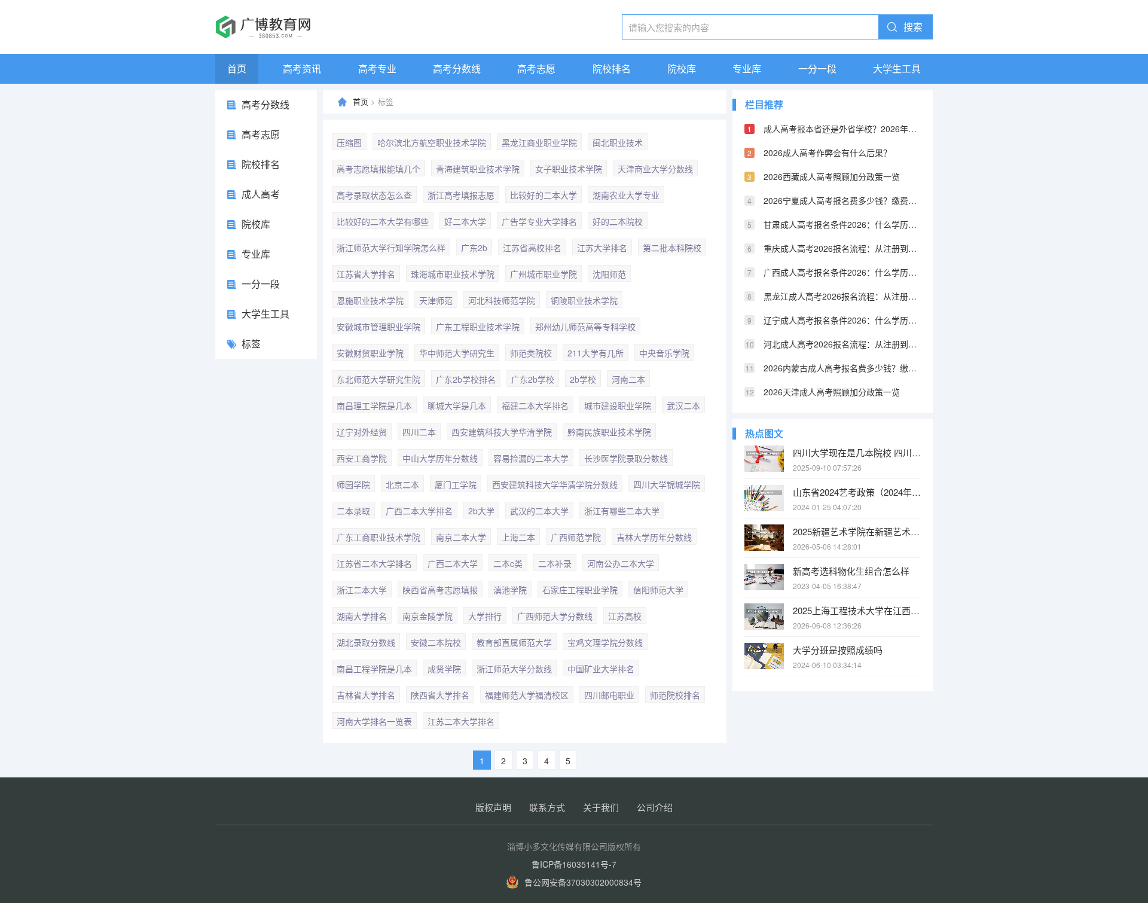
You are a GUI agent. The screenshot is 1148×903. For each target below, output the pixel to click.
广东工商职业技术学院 (378, 537)
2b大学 (481, 511)
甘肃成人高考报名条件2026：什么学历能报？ (842, 224)
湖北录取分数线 (366, 642)
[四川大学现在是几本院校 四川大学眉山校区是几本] (764, 459)
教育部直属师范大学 (514, 642)
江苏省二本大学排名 (374, 563)
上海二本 (518, 537)
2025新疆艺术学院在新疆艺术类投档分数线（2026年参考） (857, 531)
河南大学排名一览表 (374, 721)
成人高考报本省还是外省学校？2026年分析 (842, 129)
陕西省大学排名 (440, 695)
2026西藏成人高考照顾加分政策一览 (832, 176)
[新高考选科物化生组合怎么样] (764, 577)
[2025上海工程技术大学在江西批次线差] (764, 616)
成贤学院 (444, 669)
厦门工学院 (456, 484)
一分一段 (817, 68)
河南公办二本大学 (620, 563)
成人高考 (261, 194)
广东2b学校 (532, 379)
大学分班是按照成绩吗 (838, 649)
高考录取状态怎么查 (374, 195)
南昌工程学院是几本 (374, 669)
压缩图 (349, 142)
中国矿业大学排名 (600, 669)
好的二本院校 (618, 221)
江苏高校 (625, 616)
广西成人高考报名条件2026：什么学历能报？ (842, 272)
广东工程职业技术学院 (478, 326)
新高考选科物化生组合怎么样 (851, 571)
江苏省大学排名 (366, 274)
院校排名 (612, 68)
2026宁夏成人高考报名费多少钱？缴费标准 (842, 200)
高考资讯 (302, 68)
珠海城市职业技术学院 (452, 274)
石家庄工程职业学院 (580, 590)
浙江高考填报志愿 (461, 195)
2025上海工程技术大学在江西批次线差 (857, 610)
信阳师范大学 (658, 590)
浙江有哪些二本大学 (622, 511)
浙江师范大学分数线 (514, 669)
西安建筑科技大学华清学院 (501, 432)
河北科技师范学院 (501, 300)
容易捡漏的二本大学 (531, 458)
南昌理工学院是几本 (374, 405)
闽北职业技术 (618, 142)
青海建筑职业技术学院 (478, 169)
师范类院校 (531, 353)
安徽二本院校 (436, 642)
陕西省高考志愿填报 (440, 590)
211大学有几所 (595, 353)
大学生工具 (897, 68)
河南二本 (628, 379)
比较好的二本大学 (543, 195)
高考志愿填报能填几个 (378, 169)
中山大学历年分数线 (440, 458)
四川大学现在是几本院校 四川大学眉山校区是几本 (857, 452)
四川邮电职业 (609, 695)
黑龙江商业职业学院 (539, 142)
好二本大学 (465, 221)
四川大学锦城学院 (666, 484)
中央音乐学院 (664, 353)
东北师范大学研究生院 (378, 379)
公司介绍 (655, 807)
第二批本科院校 (672, 248)
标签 (251, 343)
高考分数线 (457, 68)
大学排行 (485, 616)
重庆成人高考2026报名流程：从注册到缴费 (842, 248)
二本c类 (508, 563)
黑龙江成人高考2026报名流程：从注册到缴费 (842, 296)
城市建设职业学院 (617, 405)
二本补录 (555, 563)
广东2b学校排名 (466, 379)
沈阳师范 (609, 274)
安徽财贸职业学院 (370, 353)
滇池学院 (510, 590)
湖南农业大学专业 (626, 195)
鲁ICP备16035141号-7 (574, 864)
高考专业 (377, 68)
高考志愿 (536, 68)
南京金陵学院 (427, 616)
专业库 (746, 68)
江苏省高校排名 (532, 248)
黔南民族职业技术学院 (609, 432)
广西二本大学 (453, 563)
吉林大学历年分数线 (654, 537)
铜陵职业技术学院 (584, 300)
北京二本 (402, 484)
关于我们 (601, 807)
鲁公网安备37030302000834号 (583, 882)
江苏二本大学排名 (461, 721)
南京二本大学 (461, 537)
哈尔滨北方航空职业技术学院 (431, 142)
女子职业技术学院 (568, 169)
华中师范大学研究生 (456, 353)
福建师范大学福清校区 (527, 695)
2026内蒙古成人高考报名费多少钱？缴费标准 (842, 368)
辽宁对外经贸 (362, 432)
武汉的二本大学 (539, 511)
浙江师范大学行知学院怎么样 (391, 248)
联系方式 (547, 807)
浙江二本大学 (362, 590)
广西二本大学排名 (419, 511)
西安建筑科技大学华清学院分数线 (555, 484)
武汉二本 (683, 405)
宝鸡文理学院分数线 (605, 642)
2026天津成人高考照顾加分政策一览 (832, 392)
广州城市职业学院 (543, 274)
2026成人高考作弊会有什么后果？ (827, 152)
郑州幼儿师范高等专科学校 (585, 326)
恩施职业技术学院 (370, 300)
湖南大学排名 (362, 616)
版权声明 (493, 807)
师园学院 (353, 484)
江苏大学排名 (602, 248)
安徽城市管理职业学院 (378, 326)
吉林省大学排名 (366, 695)
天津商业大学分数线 (655, 169)
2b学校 (583, 379)
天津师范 (436, 300)
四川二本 (419, 432)
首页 (236, 68)
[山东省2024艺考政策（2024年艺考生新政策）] (764, 498)
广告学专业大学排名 (539, 221)
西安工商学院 (362, 458)
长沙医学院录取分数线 (626, 458)
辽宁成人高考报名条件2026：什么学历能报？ (842, 320)
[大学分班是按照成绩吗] (764, 656)
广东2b (474, 248)
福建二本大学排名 (535, 405)
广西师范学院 (576, 537)
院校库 (681, 68)
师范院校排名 (675, 695)
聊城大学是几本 (457, 405)
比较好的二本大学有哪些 (383, 221)
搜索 (913, 26)
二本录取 (353, 511)
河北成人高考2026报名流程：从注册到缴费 (842, 344)
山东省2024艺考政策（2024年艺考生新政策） (857, 492)
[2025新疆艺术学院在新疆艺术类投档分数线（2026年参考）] (764, 537)
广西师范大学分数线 (555, 616)
